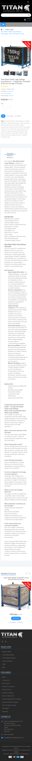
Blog (3, 677)
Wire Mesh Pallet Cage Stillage (14, 121)
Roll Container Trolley (9, 705)
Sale (3, 664)
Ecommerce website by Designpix (11, 753)
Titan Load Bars (7, 661)
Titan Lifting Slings (8, 655)
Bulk (3, 667)
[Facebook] (2, 641)
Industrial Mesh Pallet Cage (18, 131)
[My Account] (28, 2)
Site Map (5, 711)
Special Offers (6, 651)
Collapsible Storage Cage (14, 123)
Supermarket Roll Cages (10, 702)
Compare (11, 116)
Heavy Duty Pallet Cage (16, 125)
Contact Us (6, 680)
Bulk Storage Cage (21, 133)
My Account (6, 683)
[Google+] (5, 641)
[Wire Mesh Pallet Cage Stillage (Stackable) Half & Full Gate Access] (16, 55)
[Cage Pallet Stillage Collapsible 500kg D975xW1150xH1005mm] (16, 596)
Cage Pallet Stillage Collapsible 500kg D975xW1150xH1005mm (15, 578)
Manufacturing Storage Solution (11, 135)
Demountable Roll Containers (11, 699)
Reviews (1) (10, 157)
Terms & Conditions (8, 686)
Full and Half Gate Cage (12, 129)
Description (10, 153)
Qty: (2, 103)
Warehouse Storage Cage (9, 127)
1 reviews (3, 89)
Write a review (10, 89)
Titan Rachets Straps (8, 658)
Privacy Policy (6, 689)
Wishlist (19, 116)
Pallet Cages (9, 29)
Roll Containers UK (8, 696)
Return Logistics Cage (8, 133)
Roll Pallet (5, 708)
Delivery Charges (7, 693)
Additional (10, 155)
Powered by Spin (24, 753)
